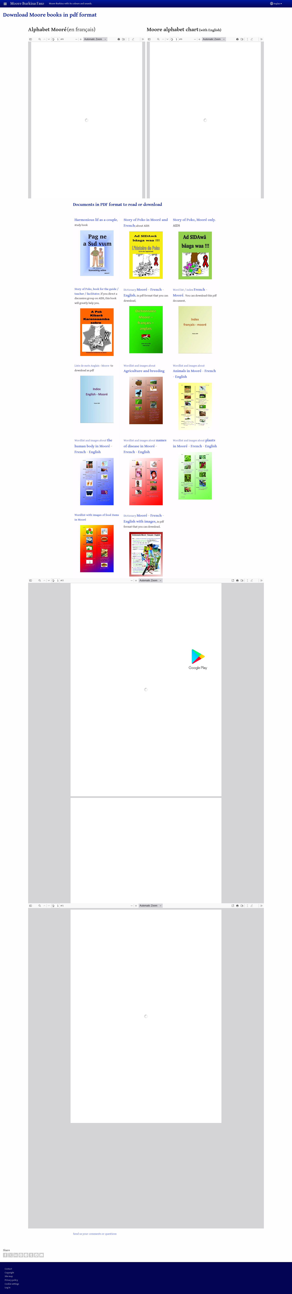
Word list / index (183, 289)
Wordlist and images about (194, 371)
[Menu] (7, 4)
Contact (8, 1269)
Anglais (277, 3)
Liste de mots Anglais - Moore (92, 365)
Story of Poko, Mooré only (194, 220)
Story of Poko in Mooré (143, 220)
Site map (9, 1276)
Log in (7, 1287)
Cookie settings (12, 1284)
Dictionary (130, 289)
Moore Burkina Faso (27, 3)
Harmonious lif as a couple (96, 220)
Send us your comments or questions (94, 1233)
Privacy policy (11, 1280)
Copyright (9, 1272)
